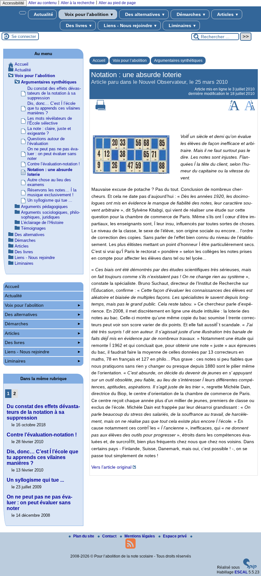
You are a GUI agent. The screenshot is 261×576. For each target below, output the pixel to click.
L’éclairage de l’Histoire (42, 222)
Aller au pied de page (117, 3)
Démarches (190, 14)
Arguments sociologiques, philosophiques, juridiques (50, 215)
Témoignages (33, 228)
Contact (109, 536)
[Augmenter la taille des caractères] (233, 109)
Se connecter (23, 36)
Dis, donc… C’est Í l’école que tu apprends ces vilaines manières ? (53, 108)
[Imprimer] (100, 109)
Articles (227, 14)
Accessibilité (13, 3)
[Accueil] (22, 12)
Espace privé (175, 536)
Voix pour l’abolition (88, 14)
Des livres (78, 25)
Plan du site (84, 536)
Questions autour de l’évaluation (46, 141)
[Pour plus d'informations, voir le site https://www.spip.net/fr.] (250, 567)
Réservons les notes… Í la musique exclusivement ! (51, 192)
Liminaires (181, 25)
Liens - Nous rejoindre (129, 25)
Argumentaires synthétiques (178, 60)
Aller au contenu (42, 3)
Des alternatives (144, 14)
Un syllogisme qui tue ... (49, 200)
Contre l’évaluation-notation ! (53, 164)
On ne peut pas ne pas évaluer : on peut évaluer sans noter (53, 154)
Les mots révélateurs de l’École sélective (49, 121)
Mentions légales (140, 536)
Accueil (99, 60)
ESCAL (241, 572)
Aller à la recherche (78, 3)
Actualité (43, 14)
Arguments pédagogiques (44, 206)
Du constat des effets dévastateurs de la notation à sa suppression (54, 93)
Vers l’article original (111, 467)
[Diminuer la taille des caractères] (249, 109)
